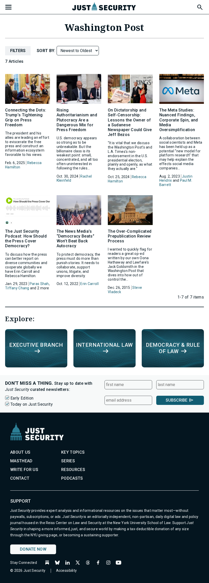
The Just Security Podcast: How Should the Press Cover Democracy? (26, 239)
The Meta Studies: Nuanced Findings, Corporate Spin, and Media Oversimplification (178, 120)
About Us (20, 452)
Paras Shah (39, 284)
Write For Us (24, 469)
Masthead (21, 460)
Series (68, 460)
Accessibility (66, 570)
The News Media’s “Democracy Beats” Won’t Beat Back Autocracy (75, 239)
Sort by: (47, 50)
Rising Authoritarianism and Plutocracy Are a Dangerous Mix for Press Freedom (77, 120)
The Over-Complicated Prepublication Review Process (129, 236)
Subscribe (176, 400)
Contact (19, 478)
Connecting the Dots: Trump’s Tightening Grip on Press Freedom (25, 117)
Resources (73, 469)
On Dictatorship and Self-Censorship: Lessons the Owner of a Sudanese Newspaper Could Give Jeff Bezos (130, 122)
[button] (199, 6)
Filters (17, 50)
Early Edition (21, 398)
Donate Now (33, 549)
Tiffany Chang (17, 288)
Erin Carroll (89, 284)
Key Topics (73, 452)
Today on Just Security (31, 404)
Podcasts (72, 478)
